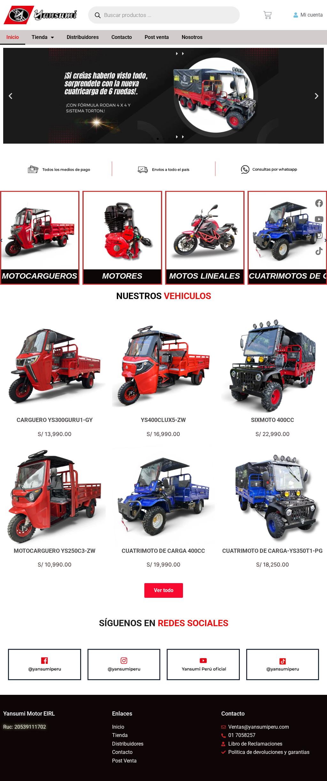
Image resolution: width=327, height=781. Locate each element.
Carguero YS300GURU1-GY (55, 420)
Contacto (121, 37)
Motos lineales (204, 275)
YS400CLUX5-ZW (163, 420)
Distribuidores (83, 37)
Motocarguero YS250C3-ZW (54, 550)
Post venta (157, 37)
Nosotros (192, 37)
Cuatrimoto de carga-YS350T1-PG (272, 550)
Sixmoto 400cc (272, 420)
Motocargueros (39, 275)
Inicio (12, 37)
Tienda (40, 37)
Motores (122, 275)
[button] (10, 96)
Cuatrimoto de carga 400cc (163, 550)
